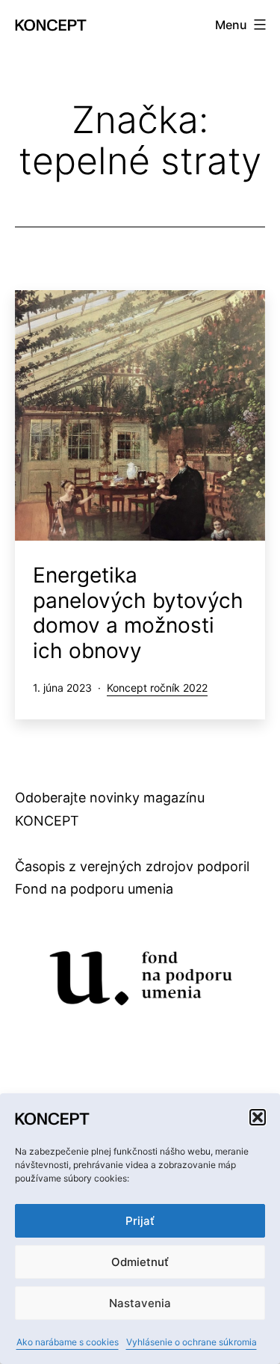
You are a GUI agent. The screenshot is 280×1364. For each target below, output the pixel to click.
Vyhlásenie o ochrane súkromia (191, 1342)
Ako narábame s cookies (67, 1342)
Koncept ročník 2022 (157, 687)
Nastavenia (140, 1303)
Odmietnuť (140, 1262)
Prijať (140, 1221)
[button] (257, 1117)
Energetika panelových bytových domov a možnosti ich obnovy (138, 612)
